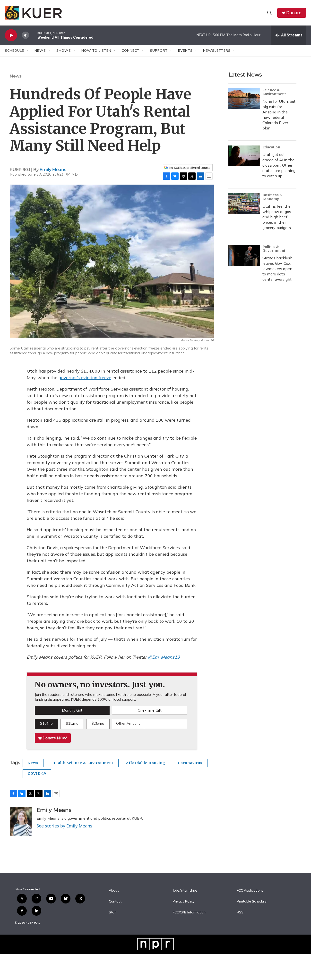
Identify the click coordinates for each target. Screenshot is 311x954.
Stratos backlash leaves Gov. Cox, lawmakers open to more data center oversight (277, 269)
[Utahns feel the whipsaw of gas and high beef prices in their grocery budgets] (244, 203)
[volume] (25, 35)
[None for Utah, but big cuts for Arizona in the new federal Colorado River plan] (244, 98)
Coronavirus (190, 763)
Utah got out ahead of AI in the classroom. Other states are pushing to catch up (278, 165)
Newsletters (217, 50)
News (16, 76)
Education (271, 147)
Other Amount (128, 723)
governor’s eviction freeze (85, 377)
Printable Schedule (252, 901)
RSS (240, 912)
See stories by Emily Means (64, 826)
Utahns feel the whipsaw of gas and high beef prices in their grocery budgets (276, 217)
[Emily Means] (21, 821)
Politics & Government (273, 249)
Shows (63, 50)
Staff (113, 912)
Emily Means (53, 169)
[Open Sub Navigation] (28, 50)
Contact (115, 901)
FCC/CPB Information (189, 912)
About (114, 891)
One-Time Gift (150, 710)
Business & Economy (272, 197)
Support (159, 50)
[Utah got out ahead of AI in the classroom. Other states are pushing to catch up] (244, 155)
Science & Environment (274, 92)
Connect (130, 50)
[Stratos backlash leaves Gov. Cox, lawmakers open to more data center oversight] (244, 255)
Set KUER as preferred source (189, 168)
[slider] (33, 35)
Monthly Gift (72, 710)
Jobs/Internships (185, 891)
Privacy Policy (183, 901)
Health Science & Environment (82, 763)
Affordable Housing (145, 763)
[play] (11, 35)
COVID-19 (37, 773)
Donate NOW (54, 737)
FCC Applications (250, 891)
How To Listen (96, 50)
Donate (293, 12)
